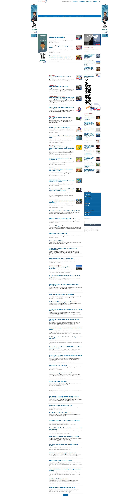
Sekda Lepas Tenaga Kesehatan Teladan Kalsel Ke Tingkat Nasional (65, 310)
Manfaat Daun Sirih (54, 389)
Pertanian (78, 342)
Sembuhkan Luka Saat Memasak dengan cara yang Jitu (60, 158)
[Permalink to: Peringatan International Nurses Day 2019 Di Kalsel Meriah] (79, 201)
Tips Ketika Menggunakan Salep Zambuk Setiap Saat (60, 118)
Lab (53, 85)
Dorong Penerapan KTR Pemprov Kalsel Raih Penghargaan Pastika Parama (61, 189)
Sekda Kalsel (77, 314)
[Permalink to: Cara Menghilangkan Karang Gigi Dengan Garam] (79, 47)
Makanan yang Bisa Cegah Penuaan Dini (60, 405)
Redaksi (92, 228)
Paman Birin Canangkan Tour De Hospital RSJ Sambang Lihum (61, 169)
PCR (55, 85)
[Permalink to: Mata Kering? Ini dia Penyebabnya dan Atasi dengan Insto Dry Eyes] (79, 180)
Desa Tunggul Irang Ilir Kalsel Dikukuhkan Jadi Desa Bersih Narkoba (64, 285)
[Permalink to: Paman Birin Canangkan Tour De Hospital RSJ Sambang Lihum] (79, 169)
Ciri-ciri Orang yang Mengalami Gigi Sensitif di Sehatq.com (61, 108)
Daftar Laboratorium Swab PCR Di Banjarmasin (58, 87)
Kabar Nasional (52, 142)
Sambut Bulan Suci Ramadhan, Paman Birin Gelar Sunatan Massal (63, 249)
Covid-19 (50, 82)
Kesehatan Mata (57, 178)
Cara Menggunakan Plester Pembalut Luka (61, 258)
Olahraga (65, 401)
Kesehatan (51, 42)
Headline (54, 104)
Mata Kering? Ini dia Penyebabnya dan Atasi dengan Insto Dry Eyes (61, 180)
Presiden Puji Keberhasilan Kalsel (58, 479)
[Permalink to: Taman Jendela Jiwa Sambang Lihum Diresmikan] (79, 267)
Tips (54, 52)
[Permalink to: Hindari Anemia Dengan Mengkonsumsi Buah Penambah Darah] (79, 57)
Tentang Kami (91, 229)
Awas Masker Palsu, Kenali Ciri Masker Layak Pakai (61, 136)
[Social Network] (99, 1)
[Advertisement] (69, 9)
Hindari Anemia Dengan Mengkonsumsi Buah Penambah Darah (60, 56)
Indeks (97, 227)
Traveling (59, 145)
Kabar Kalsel (68, 195)
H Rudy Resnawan (58, 195)
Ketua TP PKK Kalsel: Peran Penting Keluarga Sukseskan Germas (65, 469)
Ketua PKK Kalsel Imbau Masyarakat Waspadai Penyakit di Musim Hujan (65, 428)
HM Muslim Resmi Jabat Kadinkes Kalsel (60, 373)
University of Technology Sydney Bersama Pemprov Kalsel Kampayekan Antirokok (65, 356)
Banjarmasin (51, 457)
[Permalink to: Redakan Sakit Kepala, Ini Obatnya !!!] (79, 129)
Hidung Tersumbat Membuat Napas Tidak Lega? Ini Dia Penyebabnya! (64, 276)
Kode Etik (85, 228)
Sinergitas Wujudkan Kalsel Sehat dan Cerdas (62, 487)
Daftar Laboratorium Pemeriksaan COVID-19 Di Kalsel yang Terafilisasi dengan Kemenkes (61, 98)
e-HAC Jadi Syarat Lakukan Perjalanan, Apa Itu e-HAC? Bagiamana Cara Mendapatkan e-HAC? (61, 148)
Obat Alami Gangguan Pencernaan (59, 226)
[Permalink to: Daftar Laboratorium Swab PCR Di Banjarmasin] (79, 87)
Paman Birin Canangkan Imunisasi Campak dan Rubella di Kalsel (65, 328)
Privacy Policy (97, 228)
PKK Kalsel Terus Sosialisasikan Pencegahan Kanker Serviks (63, 444)
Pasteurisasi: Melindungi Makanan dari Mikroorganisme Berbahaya (60, 36)
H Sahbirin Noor (58, 289)
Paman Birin (69, 253)
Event (55, 457)
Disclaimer (86, 229)
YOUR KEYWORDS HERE (89, 210)
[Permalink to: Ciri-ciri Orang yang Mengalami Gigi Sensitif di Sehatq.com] (79, 109)
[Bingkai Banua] (42, 1)
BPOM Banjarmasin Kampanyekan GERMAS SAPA (63, 453)
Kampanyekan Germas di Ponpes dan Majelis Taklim (64, 436)
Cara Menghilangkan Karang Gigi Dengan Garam (61, 46)
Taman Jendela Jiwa (58, 265)
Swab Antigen (52, 75)
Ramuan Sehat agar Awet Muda (58, 365)
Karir (89, 228)
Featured (51, 104)
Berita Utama (51, 175)
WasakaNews (86, 231)
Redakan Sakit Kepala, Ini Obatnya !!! (59, 127)
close (34, 4)
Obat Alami (56, 385)
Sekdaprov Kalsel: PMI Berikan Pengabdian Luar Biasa (64, 420)
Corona (86, 207)
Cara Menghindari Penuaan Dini (58, 233)
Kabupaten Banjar (88, 198)
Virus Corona (62, 96)
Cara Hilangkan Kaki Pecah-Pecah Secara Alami (62, 218)
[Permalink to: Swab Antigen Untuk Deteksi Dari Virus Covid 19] (79, 77)
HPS (50, 342)
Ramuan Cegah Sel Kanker (56, 241)
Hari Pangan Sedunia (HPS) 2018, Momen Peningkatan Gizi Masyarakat (65, 337)
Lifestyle (55, 112)
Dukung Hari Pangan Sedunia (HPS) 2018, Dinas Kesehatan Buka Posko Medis (65, 347)
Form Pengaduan (87, 230)
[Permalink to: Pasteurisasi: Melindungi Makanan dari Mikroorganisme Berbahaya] (79, 37)
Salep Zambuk (52, 116)
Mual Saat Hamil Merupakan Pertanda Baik (61, 294)
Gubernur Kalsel (52, 289)
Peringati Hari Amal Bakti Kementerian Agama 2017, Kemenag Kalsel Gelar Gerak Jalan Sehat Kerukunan (64, 397)
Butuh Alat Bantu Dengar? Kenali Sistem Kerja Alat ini (64, 211)
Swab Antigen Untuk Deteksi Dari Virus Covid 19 (60, 77)
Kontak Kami (97, 229)
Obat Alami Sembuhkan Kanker (58, 381)
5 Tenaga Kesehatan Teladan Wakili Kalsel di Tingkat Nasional (64, 320)
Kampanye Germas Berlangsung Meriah (60, 460)
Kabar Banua (63, 195)
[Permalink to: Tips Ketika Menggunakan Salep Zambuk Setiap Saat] (79, 118)
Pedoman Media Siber (95, 230)
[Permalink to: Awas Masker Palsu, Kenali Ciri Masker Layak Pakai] (79, 137)
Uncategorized (62, 154)
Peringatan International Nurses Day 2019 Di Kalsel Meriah (61, 201)
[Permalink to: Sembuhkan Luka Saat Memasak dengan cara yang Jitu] (79, 159)
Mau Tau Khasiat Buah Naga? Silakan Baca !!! (61, 413)
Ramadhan (79, 253)
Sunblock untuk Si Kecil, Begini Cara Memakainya (63, 302)
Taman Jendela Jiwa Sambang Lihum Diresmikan (59, 267)
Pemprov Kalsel (74, 253)
